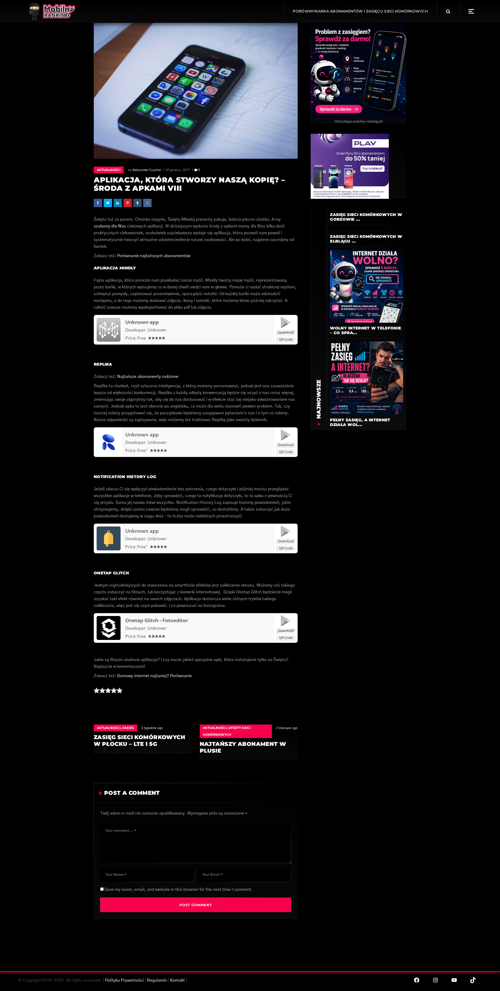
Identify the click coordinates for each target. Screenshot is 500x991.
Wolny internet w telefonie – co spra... (365, 330)
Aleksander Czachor (146, 169)
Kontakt (177, 980)
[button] (471, 11)
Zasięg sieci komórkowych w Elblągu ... (366, 239)
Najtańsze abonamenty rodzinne (147, 376)
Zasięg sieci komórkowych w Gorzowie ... (366, 217)
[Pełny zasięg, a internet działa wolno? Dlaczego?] (366, 378)
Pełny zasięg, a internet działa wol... (360, 422)
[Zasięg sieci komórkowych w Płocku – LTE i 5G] (143, 739)
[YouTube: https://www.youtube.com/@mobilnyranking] (454, 980)
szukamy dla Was (110, 226)
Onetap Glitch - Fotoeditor (156, 620)
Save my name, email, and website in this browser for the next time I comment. (178, 889)
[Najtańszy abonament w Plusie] (249, 742)
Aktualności (109, 170)
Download (286, 332)
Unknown (157, 330)
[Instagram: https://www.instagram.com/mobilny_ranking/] (435, 980)
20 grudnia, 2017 (177, 169)
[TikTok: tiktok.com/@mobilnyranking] (473, 980)
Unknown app (142, 322)
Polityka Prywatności (124, 980)
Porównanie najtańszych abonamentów (153, 256)
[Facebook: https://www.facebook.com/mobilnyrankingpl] (417, 980)
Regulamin (157, 980)
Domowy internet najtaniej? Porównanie (154, 676)
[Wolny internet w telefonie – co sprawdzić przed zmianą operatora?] (366, 286)
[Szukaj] (448, 11)
